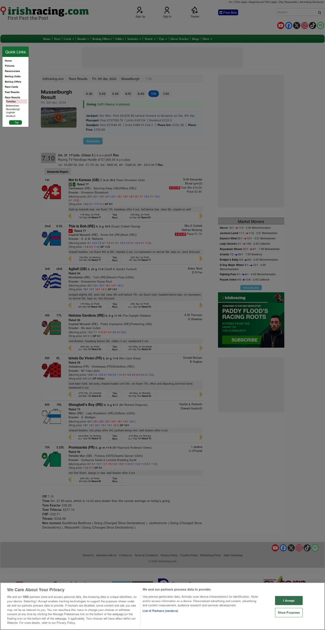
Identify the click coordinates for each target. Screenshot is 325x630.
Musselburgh (13, 109)
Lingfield (10, 112)
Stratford (10, 116)
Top (17, 122)
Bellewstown (12, 105)
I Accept (288, 600)
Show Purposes (289, 613)
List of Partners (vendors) (160, 611)
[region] (162, 606)
